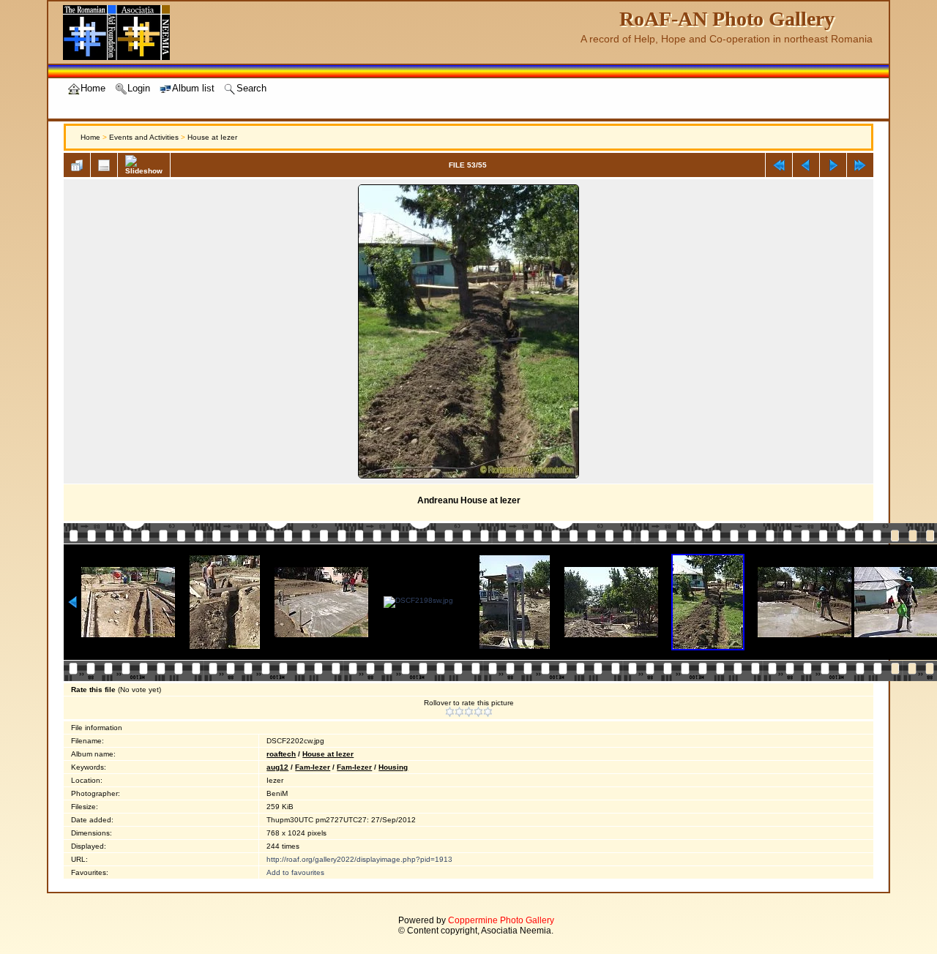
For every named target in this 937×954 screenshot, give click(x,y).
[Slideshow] (144, 165)
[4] (478, 712)
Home (90, 137)
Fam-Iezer (312, 767)
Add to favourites (295, 872)
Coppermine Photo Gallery (501, 920)
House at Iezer (212, 137)
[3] (469, 712)
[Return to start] (779, 165)
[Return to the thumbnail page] (77, 165)
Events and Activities (144, 137)
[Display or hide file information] (104, 165)
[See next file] (833, 165)
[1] (450, 712)
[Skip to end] (860, 165)
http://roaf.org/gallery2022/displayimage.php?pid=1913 (359, 859)
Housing (393, 767)
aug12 (277, 767)
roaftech (281, 754)
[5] (488, 712)
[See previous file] (806, 165)
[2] (459, 712)
